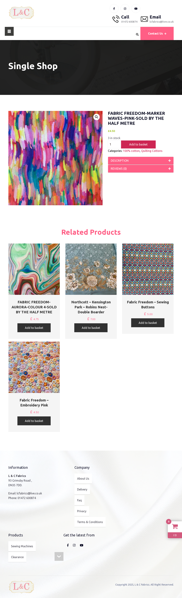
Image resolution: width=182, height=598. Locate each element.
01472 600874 (27, 498)
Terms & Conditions (90, 522)
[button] (96, 117)
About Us (83, 478)
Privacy (81, 511)
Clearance (17, 557)
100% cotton (131, 150)
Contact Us (155, 33)
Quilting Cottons (151, 150)
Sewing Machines (22, 546)
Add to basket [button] (34, 327)
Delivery (82, 489)
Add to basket (138, 144)
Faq (79, 500)
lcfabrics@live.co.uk (29, 493)
